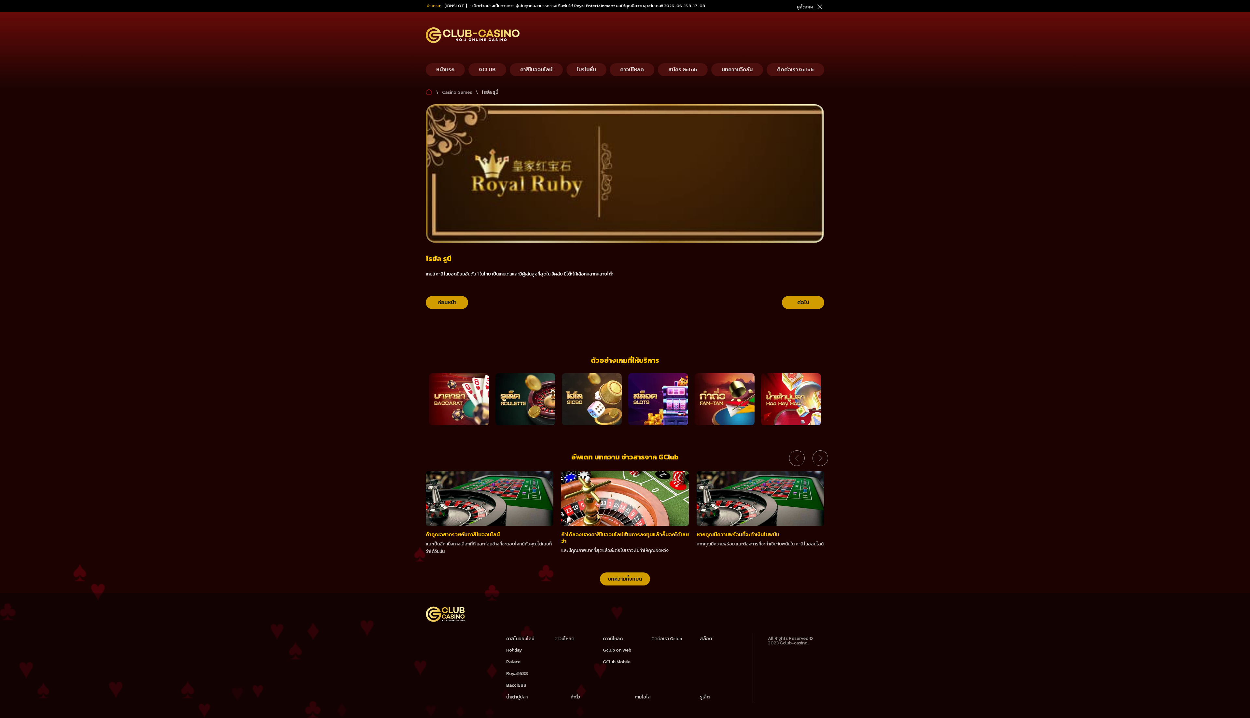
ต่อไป (803, 302)
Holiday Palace (514, 656)
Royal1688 (517, 673)
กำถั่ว (575, 697)
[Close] (819, 7)
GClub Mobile (617, 661)
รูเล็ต (705, 697)
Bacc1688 (516, 685)
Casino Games (457, 92)
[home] (445, 620)
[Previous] (797, 458)
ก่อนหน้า (447, 302)
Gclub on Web (617, 650)
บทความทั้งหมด (625, 579)
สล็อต (706, 638)
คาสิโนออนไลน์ (520, 638)
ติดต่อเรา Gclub (666, 638)
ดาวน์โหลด (564, 638)
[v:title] (429, 90)
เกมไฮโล (643, 697)
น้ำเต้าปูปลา (517, 697)
